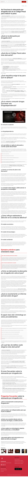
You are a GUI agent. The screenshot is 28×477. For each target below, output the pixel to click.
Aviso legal (2, 471)
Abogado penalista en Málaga (19, 460)
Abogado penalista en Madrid (19, 463)
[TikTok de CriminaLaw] (5, 464)
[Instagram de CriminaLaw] (1, 464)
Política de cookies (3, 468)
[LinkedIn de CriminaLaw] (3, 464)
